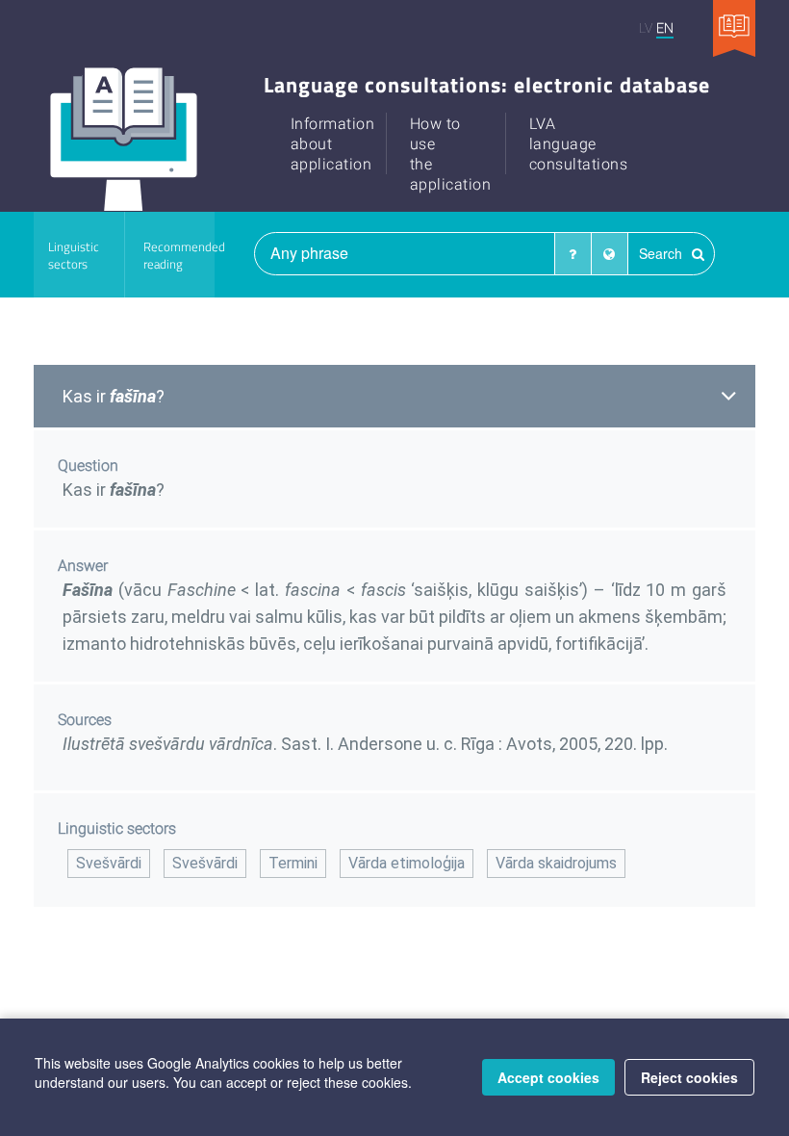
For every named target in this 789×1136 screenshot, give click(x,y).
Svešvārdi (108, 863)
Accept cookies (548, 1077)
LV (645, 27)
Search (662, 253)
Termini (293, 863)
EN (665, 27)
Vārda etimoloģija (406, 863)
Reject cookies (689, 1077)
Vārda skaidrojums (556, 863)
